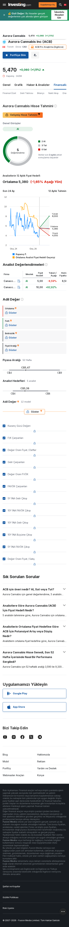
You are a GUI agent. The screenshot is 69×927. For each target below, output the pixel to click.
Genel (6, 85)
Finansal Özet (9, 93)
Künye (40, 775)
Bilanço (40, 93)
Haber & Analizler (38, 85)
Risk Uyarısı (8, 908)
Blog (5, 754)
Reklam (41, 761)
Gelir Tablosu (26, 93)
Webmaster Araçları (13, 775)
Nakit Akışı (53, 93)
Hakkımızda (43, 754)
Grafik (18, 85)
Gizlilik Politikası (10, 897)
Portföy (7, 768)
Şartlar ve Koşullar (11, 886)
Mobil (6, 761)
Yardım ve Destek (47, 768)
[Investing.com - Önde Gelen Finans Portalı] (19, 5)
